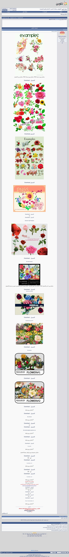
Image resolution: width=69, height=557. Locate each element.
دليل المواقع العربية (43, 533)
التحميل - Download (29, 80)
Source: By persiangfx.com (29, 500)
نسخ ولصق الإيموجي (37, 556)
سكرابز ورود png (64, 14)
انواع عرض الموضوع (6, 17)
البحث (9, 11)
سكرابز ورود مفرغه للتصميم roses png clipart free (59, 530)
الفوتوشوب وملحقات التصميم (56, 9)
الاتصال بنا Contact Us (9, 552)
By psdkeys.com (29, 463)
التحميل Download (29, 182)
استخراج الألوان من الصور (30, 556)
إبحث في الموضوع (13, 17)
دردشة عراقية (38, 533)
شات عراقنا (33, 533)
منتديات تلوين (64, 9)
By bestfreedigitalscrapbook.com (29, 430)
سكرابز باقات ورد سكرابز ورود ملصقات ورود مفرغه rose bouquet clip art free (55, 527)
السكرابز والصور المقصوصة (45, 9)
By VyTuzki (29, 416)
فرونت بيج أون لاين (22, 556)
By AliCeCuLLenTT (29, 320)
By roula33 (29, 446)
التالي (32, 28)
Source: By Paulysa (29, 220)
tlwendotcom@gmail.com (29, 510)
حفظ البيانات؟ (4, 8)
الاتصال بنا (29, 511)
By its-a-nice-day (29, 291)
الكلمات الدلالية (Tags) (63, 516)
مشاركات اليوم (25, 11)
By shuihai (29, 350)
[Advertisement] (24, 3)
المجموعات (45, 11)
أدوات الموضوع (20, 17)
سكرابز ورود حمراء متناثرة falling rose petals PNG (59, 524)
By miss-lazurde (29, 261)
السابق (36, 28)
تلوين (4, 552)
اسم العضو (14, 8)
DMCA (2, 552)
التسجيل (61, 11)
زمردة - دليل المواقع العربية (45, 556)
